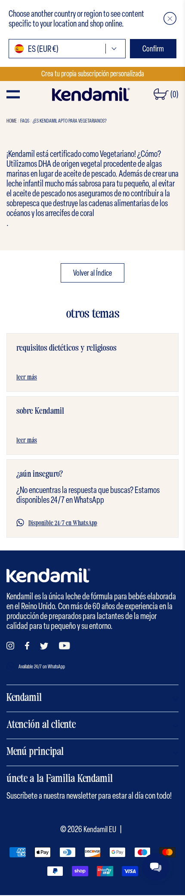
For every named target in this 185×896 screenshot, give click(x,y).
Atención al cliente (41, 725)
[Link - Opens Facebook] (27, 645)
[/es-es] (91, 94)
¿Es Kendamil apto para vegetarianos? (70, 121)
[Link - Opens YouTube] (64, 645)
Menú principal (35, 752)
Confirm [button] (153, 49)
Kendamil (24, 698)
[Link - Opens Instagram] (10, 645)
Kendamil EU (99, 829)
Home (11, 121)
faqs (24, 121)
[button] (169, 18)
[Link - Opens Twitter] (44, 646)
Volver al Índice (92, 273)
